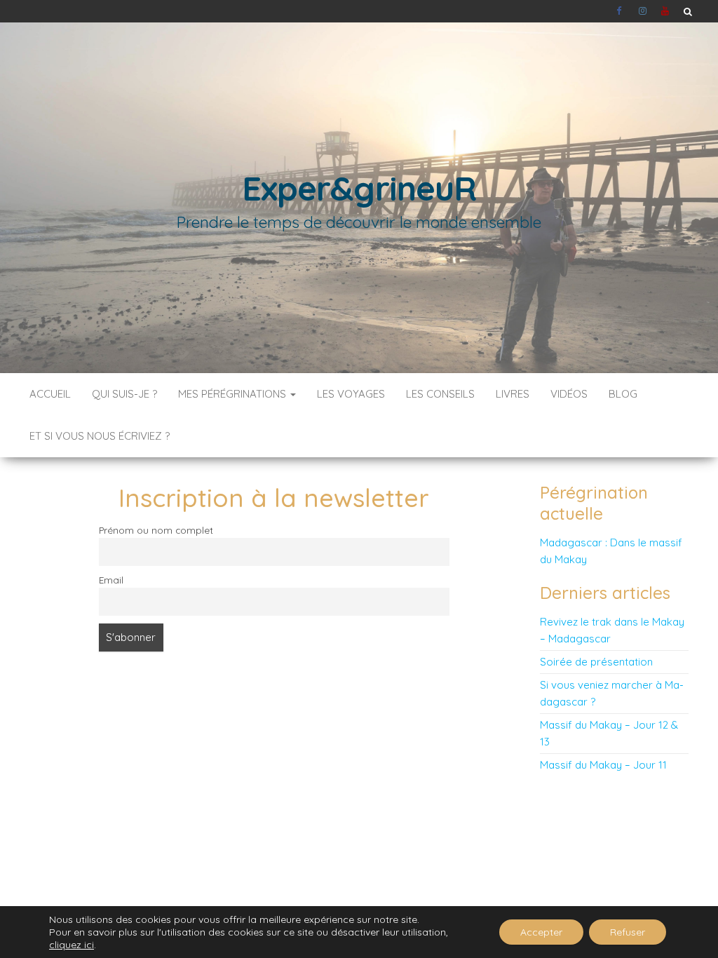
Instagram (643, 11)
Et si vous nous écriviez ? (99, 436)
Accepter (541, 932)
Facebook (620, 11)
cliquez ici (71, 944)
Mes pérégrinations (233, 393)
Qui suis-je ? (124, 393)
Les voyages (351, 393)
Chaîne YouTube (665, 11)
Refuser (627, 932)
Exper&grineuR (359, 188)
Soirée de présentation (596, 661)
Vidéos (569, 393)
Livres (512, 393)
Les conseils (440, 393)
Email (111, 580)
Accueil (50, 393)
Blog (623, 393)
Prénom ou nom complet (156, 530)
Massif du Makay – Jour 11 (603, 764)
